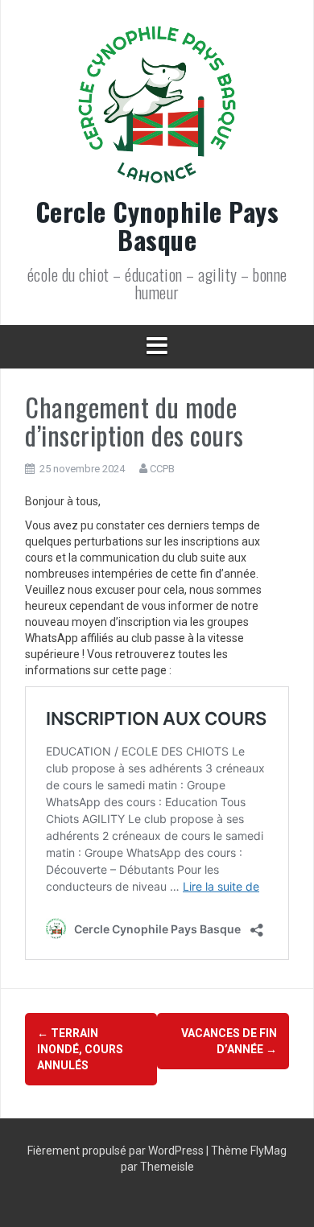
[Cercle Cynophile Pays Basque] (157, 109)
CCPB (162, 469)
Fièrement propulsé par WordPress (116, 1150)
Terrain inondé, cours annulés (80, 1049)
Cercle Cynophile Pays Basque (157, 225)
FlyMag (268, 1150)
